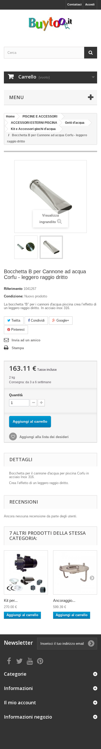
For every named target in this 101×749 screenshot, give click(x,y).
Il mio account (20, 702)
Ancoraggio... (64, 600)
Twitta (15, 320)
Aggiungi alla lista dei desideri (43, 437)
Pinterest (17, 329)
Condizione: (13, 296)
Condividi (37, 320)
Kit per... (11, 600)
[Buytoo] (50, 24)
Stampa (18, 348)
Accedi (90, 4)
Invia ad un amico (26, 340)
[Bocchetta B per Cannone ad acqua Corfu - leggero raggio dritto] (26, 247)
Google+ (62, 320)
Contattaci (74, 4)
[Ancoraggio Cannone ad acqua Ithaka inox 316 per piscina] (75, 572)
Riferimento (13, 289)
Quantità (16, 395)
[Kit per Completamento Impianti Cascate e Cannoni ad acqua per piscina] (26, 572)
